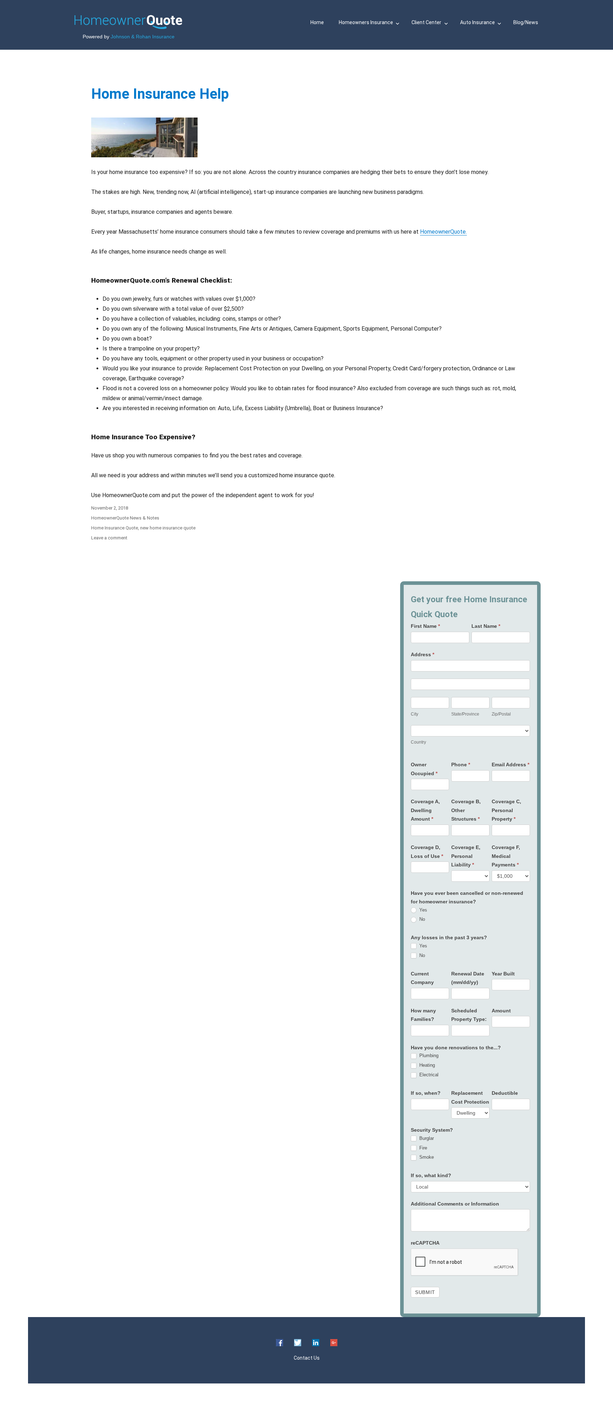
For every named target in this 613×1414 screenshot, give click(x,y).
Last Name (485, 626)
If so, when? (426, 1093)
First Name (425, 626)
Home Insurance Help (160, 94)
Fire (422, 1148)
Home (317, 22)
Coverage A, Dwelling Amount (425, 810)
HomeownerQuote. (443, 231)
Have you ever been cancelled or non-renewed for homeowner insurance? (467, 897)
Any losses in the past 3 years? (449, 937)
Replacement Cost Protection (470, 1097)
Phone (460, 764)
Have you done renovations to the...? (456, 1047)
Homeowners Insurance (366, 22)
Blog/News (525, 22)
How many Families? (423, 1015)
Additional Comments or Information (455, 1204)
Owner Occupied (424, 769)
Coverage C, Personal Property (506, 810)
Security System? (432, 1130)
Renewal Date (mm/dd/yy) (467, 978)
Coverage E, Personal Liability (465, 856)
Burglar (426, 1138)
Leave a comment (109, 537)
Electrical (428, 1074)
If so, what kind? (431, 1175)
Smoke (426, 1157)
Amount (501, 1010)
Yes (422, 910)
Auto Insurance (477, 22)
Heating (426, 1065)
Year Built (503, 974)
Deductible (505, 1093)
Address (422, 654)
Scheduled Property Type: (469, 1015)
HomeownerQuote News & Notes (125, 518)
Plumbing (428, 1055)
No (421, 919)
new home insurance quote (167, 528)
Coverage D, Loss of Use (427, 851)
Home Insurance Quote (114, 528)
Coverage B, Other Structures (466, 810)
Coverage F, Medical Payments (506, 856)
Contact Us (307, 1358)
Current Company (422, 978)
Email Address (510, 764)
